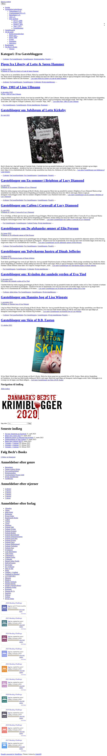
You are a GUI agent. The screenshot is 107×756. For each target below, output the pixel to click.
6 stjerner (8, 489)
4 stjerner (6, 82)
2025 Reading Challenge (14, 618)
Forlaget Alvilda (10, 529)
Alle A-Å (12, 17)
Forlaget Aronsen (10, 531)
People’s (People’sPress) (13, 585)
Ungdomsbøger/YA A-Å (17, 13)
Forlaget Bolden (10, 533)
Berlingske (8, 514)
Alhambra (8, 508)
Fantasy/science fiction (12, 469)
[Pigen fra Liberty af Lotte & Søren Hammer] (20, 71)
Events (11, 39)
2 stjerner (8, 496)
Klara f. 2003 (17, 22)
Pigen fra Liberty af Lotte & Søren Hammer (32, 64)
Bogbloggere (9, 45)
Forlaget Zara (9, 548)
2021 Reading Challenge (14, 679)
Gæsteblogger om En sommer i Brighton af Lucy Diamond (42, 180)
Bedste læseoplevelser (16, 34)
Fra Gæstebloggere (16, 59)
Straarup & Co (10, 591)
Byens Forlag (9, 516)
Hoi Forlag (8, 565)
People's (48, 59)
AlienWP (38, 754)
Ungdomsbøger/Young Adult (14, 475)
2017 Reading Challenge (14, 740)
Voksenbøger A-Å (15, 11)
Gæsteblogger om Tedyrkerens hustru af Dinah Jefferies (41, 251)
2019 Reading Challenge (14, 709)
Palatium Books (10, 584)
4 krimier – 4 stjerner (12, 445)
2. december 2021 (7, 279)
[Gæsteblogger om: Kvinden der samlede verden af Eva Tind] (15, 281)
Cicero (7, 523)
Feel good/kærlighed (16, 175)
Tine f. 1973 (17, 26)
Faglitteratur (9, 478)
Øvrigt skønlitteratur (48, 82)
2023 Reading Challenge (14, 648)
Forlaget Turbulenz (11, 546)
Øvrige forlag (9, 599)
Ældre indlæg (5, 389)
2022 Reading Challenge (14, 664)
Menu (3, 4)
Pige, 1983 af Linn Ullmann (20, 87)
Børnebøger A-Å (14, 15)
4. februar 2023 (6, 69)
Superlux (8, 593)
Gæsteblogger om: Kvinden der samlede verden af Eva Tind (43, 274)
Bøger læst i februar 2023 (13, 441)
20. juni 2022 (5, 115)
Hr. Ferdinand (9, 567)
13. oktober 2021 (6, 325)
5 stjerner (6, 292)
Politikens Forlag (10, 587)
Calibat (7, 520)
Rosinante (44, 105)
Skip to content (6, 2)
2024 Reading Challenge (14, 633)
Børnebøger (9, 467)
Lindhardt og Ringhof (12, 574)
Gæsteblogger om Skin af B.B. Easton (27, 320)
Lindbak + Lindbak (11, 572)
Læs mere (49, 78)
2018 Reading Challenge (14, 725)
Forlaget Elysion (10, 540)
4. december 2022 (7, 92)
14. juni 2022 (5, 185)
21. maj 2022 (5, 210)
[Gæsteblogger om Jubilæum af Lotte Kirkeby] (48, 163)
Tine (9, 606)
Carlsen (7, 521)
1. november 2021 (7, 302)
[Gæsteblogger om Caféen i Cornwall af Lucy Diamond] (17, 212)
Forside (7, 7)
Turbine (7, 597)
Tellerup (7, 595)
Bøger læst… (13, 36)
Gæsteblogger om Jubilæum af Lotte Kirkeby (33, 110)
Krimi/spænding (39, 59)
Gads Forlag (9, 553)
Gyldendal (37, 82)
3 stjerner (6, 59)
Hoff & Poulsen (10, 563)
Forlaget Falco (10, 542)
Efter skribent (13, 19)
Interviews (12, 43)
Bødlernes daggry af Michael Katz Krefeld (19, 437)
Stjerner (11, 49)
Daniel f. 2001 (18, 24)
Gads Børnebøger (11, 552)
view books (23, 613)
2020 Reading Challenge (14, 694)
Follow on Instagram (8, 457)
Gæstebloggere (18, 28)
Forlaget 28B (9, 527)
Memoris (8, 578)
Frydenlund (9, 550)
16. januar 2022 (6, 256)
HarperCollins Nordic (12, 561)
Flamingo (8, 525)
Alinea (7, 510)
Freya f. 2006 (17, 21)
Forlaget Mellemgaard (12, 544)
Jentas (7, 570)
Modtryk (8, 580)
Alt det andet (9, 32)
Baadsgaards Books (11, 518)
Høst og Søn (9, 568)
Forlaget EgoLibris (11, 538)
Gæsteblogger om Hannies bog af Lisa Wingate (34, 297)
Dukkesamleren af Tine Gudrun (15, 439)
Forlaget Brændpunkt (12, 535)
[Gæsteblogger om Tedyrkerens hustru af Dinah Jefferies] (17, 258)
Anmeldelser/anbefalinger (13, 9)
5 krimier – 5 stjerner (12, 443)
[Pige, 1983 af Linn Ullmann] (11, 94)
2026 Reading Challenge (14, 603)
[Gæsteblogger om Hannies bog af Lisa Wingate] (15, 304)
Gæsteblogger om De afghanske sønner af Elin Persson (39, 228)
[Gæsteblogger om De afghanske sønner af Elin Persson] (17, 235)
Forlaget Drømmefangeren (13, 537)
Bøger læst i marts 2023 (13, 436)
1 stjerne (8, 498)
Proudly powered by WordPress (11, 754)
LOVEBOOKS (10, 576)
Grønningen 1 (9, 555)
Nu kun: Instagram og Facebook (15, 434)
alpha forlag (14, 292)
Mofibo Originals (10, 582)
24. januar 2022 (6, 233)
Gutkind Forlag (32, 223)
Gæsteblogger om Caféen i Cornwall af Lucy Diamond (39, 205)
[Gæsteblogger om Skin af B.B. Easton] (48, 373)
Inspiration (12, 41)
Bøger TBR (13, 37)
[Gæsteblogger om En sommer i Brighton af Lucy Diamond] (18, 187)
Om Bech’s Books (11, 47)
